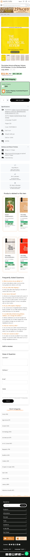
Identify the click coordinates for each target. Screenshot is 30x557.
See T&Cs (18, 170)
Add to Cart (20, 100)
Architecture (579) (6, 437)
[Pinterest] (13, 544)
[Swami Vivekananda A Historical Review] (10, 212)
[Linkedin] (17, 544)
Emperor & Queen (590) (8, 467)
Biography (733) (6, 449)
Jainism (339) (5, 478)
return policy (10, 303)
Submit (8, 401)
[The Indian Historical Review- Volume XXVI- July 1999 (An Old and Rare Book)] (10, 253)
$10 (6, 86)
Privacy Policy (25, 397)
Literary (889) (5, 484)
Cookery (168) (5, 461)
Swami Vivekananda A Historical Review (9, 216)
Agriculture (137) (6, 420)
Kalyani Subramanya (16, 115)
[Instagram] (15, 544)
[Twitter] (11, 544)
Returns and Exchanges (12, 153)
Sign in (20, 1)
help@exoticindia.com (7, 323)
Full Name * (5, 370)
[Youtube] (19, 544)
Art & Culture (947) (7, 443)
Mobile (4, 389)
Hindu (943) (5, 414)
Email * (4, 379)
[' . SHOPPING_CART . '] (26, 1)
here (15, 329)
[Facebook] (9, 544)
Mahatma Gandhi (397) (8, 490)
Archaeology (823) (6, 431)
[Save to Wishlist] (11, 69)
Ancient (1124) (5, 426)
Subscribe (23, 505)
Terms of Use (17, 397)
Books (5, 14)
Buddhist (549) (6, 455)
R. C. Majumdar (9, 218)
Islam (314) (4, 472)
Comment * (5, 357)
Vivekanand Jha (25, 218)
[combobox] (14, 5)
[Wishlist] (23, 1)
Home (2, 14)
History (8, 14)
